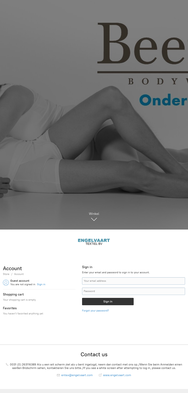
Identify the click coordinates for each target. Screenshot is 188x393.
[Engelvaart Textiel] (94, 241)
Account (19, 274)
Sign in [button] (41, 284)
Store (6, 274)
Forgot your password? (95, 310)
